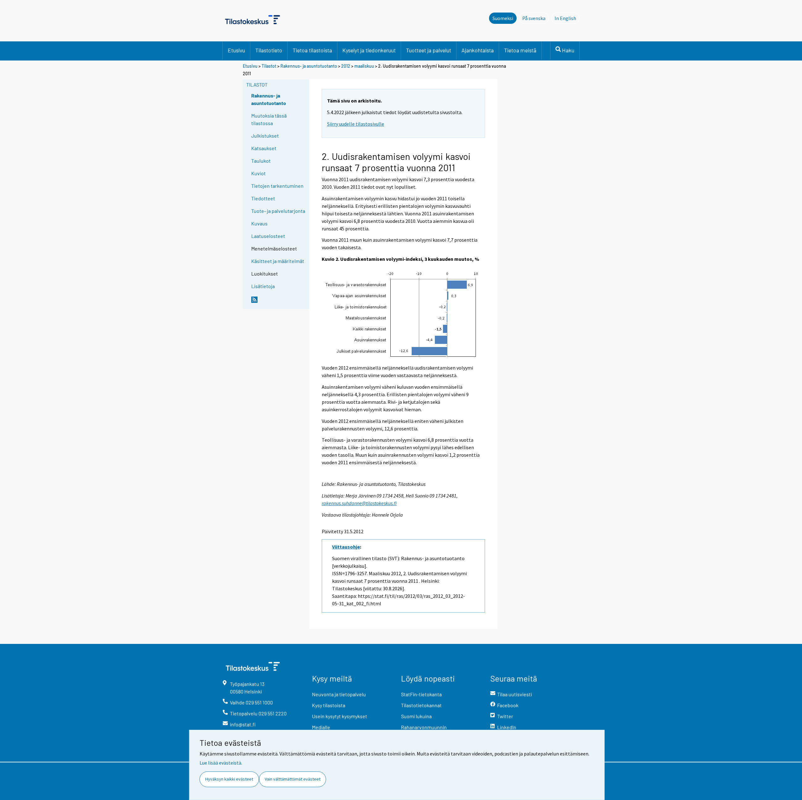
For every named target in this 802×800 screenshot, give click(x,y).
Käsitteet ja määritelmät (277, 261)
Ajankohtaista (477, 50)
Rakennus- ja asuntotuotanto (309, 66)
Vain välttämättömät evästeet (292, 779)
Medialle (321, 727)
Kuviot (258, 173)
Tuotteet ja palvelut (428, 50)
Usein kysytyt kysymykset (339, 716)
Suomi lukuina (416, 716)
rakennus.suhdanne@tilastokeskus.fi (359, 503)
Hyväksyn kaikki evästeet (229, 779)
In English (567, 18)
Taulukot (261, 161)
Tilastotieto (268, 50)
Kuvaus (259, 223)
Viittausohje (346, 547)
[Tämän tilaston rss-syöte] (278, 302)
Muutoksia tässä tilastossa (269, 119)
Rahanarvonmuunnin (424, 727)
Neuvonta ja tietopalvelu (339, 694)
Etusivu (236, 50)
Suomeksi (502, 18)
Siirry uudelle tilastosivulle (355, 124)
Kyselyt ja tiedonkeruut (369, 50)
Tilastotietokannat (421, 705)
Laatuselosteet (268, 236)
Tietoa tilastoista (312, 50)
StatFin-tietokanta (421, 694)
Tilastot (269, 66)
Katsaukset (263, 148)
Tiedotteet (263, 198)
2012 (345, 66)
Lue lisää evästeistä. (221, 763)
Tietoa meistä (520, 50)
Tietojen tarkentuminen (277, 186)
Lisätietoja (263, 286)
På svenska (535, 18)
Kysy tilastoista (328, 705)
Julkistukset (265, 136)
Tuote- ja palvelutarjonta (278, 211)
